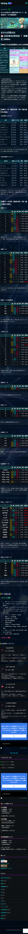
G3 (1, 895)
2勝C (2, 880)
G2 (1, 892)
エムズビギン (3, 67)
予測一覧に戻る (14, 753)
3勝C (2, 883)
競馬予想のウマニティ (6, 868)
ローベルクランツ (4, 72)
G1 (1, 889)
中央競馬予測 (4, 909)
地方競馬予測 (4, 912)
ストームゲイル (3, 50)
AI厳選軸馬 (3, 886)
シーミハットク (3, 52)
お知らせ (3, 904)
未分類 (2, 915)
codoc (25, 748)
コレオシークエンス (4, 63)
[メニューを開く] (26, 3)
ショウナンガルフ (4, 55)
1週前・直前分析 (4, 878)
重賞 (2, 918)
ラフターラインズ (4, 70)
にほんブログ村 (5, 864)
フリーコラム (4, 906)
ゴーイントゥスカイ (4, 57)
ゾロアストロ (3, 65)
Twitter (3, 859)
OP (1, 901)
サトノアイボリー (4, 60)
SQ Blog (6, 3)
